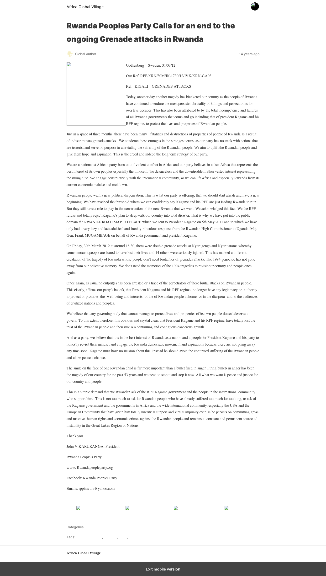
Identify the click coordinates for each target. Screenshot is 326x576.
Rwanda (154, 537)
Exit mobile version (163, 569)
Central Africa (96, 527)
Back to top (251, 555)
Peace (134, 537)
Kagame (110, 537)
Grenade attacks (89, 537)
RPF (144, 537)
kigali (123, 537)
